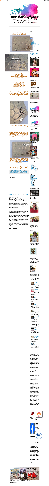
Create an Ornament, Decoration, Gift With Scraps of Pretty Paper (35, 45)
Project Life (32, 176)
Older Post (27, 194)
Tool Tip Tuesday (33, 181)
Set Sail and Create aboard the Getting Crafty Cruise (36, 336)
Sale (31, 177)
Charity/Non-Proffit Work (34, 168)
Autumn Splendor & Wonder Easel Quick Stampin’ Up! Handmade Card (34, 42)
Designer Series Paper (33, 170)
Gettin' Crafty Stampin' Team (34, 172)
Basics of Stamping (33, 166)
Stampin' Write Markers (34, 178)
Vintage (12, 173)
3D (31, 164)
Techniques (32, 180)
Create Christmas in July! (36, 317)
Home (19, 194)
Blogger (28, 484)
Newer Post (10, 194)
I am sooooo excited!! (33, 43)
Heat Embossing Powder (17, 172)
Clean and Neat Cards (33, 169)
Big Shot (17, 171)
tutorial (32, 186)
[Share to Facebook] (26, 170)
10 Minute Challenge (13, 171)
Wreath (32, 184)
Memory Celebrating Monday (34, 173)
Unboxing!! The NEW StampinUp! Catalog (36, 304)
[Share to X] (25, 170)
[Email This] (24, 170)
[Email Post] (22, 170)
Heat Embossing (13, 172)
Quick (10, 173)
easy (21, 171)
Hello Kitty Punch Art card (36, 290)
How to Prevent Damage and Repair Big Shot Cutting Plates (36, 283)
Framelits (26, 171)
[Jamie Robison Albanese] (32, 433)
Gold (10, 172)
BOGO (32, 165)
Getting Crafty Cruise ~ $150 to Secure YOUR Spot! (35, 323)
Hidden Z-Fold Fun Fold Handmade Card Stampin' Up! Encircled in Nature (36, 344)
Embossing (24, 171)
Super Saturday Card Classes (34, 46)
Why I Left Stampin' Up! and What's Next (36, 310)
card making (19, 171)
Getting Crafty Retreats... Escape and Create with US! (35, 47)
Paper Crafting (23, 172)
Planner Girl (32, 175)
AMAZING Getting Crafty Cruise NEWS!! (34, 54)
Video (31, 182)
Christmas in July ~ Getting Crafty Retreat (36, 329)
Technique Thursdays (33, 179)
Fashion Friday (33, 171)
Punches (26, 172)
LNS (20, 172)
